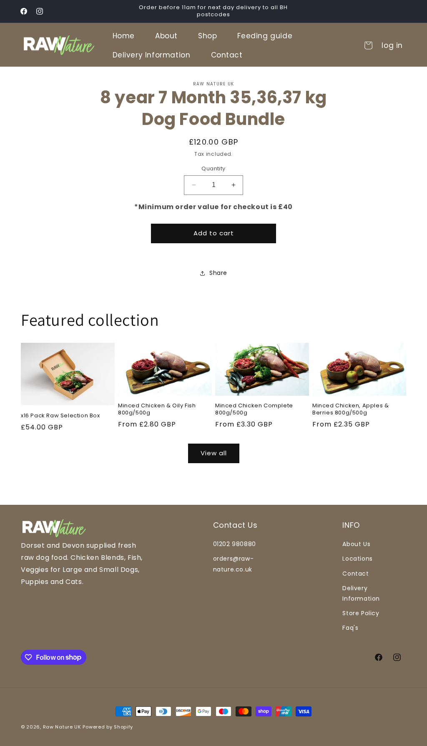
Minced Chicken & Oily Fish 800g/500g (157, 409)
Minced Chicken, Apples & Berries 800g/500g (350, 409)
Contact (355, 573)
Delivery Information (361, 593)
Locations (357, 558)
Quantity (213, 168)
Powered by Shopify (108, 727)
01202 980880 (234, 544)
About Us (356, 544)
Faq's (350, 628)
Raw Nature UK (62, 727)
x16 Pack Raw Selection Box (60, 415)
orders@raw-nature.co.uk (233, 563)
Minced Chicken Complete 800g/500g (254, 409)
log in (392, 45)
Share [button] (218, 273)
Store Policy (360, 613)
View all (214, 453)
